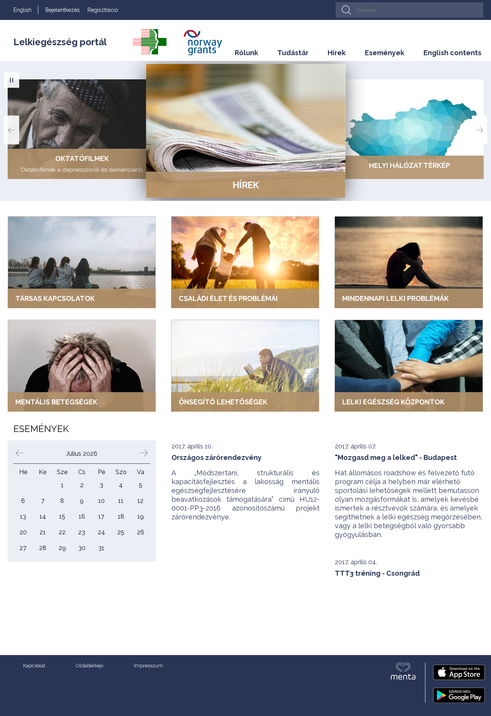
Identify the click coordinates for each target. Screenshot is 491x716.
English (22, 10)
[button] (11, 80)
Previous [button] (11, 130)
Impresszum (148, 665)
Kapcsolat (34, 665)
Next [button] (479, 130)
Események (384, 53)
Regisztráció (102, 10)
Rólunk (246, 53)
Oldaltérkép (89, 665)
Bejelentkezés (62, 10)
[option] (82, 129)
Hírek (337, 53)
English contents (452, 53)
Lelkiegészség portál (60, 42)
